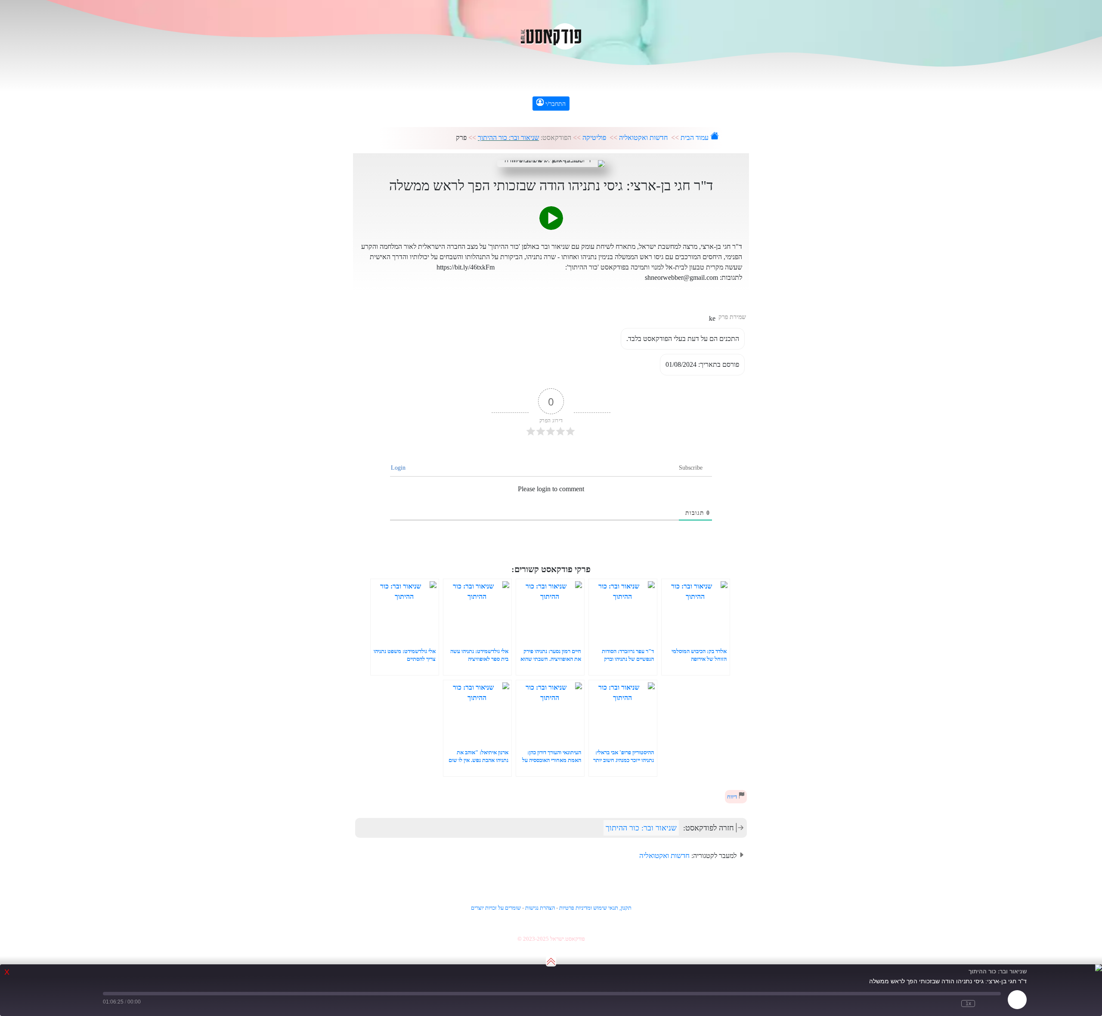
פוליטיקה (594, 137)
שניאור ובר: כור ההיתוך (508, 137)
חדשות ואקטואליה (643, 137)
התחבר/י (555, 104)
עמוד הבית (695, 137)
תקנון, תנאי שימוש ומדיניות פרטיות (595, 908)
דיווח (732, 797)
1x (968, 1004)
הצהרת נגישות (540, 908)
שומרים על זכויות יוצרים (496, 908)
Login (399, 468)
